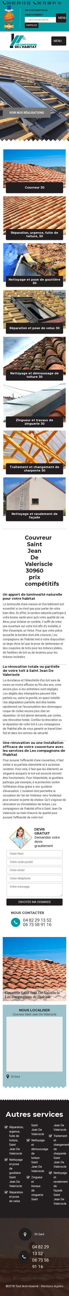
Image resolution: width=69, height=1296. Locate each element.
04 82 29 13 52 (18, 3)
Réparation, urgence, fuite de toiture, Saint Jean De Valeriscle (14, 1140)
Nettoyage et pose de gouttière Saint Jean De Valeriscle (14, 1173)
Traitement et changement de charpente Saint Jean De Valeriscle (59, 1151)
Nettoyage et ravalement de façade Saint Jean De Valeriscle (59, 1188)
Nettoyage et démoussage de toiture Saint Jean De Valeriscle (36, 1156)
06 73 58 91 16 (48, 3)
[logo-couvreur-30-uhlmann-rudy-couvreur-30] (23, 41)
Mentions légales (52, 1286)
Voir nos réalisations (26, 112)
